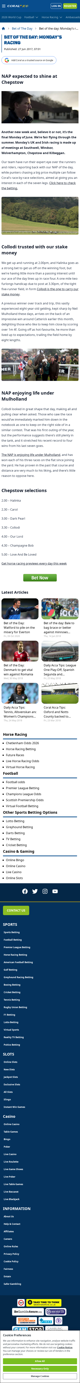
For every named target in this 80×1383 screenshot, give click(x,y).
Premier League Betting (22, 788)
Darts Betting (15, 833)
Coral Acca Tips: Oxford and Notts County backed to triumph (56, 712)
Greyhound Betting (19, 827)
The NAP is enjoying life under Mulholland (30, 455)
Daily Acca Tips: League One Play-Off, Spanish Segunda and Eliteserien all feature (60, 670)
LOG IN (56, 6)
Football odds (15, 782)
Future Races (15, 755)
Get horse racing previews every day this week (34, 563)
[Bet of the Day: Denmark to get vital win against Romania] (20, 651)
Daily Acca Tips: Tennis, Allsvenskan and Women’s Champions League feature (20, 712)
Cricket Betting (16, 845)
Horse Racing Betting (21, 749)
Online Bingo (15, 860)
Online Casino (15, 866)
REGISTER (70, 6)
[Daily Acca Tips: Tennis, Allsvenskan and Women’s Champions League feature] (20, 693)
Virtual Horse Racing (20, 767)
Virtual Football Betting (22, 806)
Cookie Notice (64, 1347)
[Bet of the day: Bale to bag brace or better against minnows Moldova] (60, 608)
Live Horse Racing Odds (22, 761)
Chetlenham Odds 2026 (22, 743)
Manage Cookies (40, 1376)
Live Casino (14, 872)
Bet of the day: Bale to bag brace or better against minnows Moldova (59, 627)
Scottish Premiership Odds (25, 800)
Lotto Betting (15, 821)
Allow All (40, 1361)
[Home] (3, 28)
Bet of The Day (22, 28)
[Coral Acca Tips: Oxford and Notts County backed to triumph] (60, 693)
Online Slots (14, 878)
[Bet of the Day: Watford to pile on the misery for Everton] (20, 608)
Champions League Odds (23, 794)
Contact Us (16, 910)
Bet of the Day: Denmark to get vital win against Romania (18, 669)
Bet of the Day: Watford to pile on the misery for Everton (19, 627)
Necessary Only (40, 1368)
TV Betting (13, 839)
